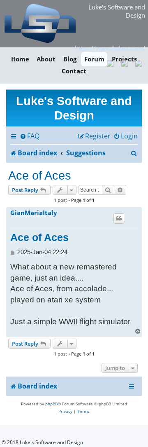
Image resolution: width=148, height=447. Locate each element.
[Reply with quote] (118, 218)
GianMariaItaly (33, 213)
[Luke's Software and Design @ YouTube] (124, 63)
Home (20, 59)
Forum (94, 59)
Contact (74, 71)
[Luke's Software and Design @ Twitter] (138, 63)
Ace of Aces (39, 175)
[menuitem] (29, 136)
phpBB (51, 404)
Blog (69, 59)
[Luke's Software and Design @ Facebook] (110, 63)
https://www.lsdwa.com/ (110, 48)
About (46, 59)
